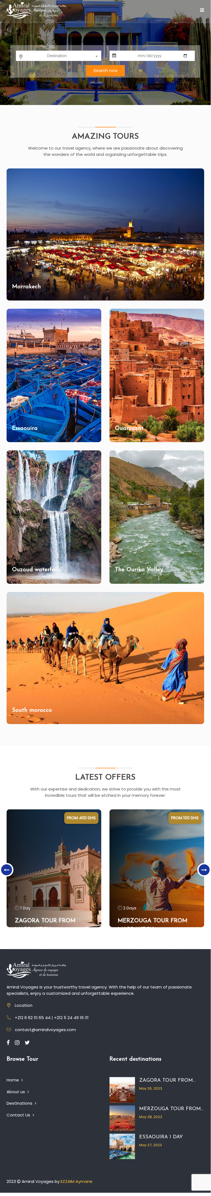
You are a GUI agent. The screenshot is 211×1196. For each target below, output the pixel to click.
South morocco (32, 710)
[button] (7, 54)
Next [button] (204, 870)
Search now (105, 70)
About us (16, 1092)
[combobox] (58, 56)
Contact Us (19, 1115)
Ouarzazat (129, 428)
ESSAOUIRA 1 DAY (161, 1137)
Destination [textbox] (57, 56)
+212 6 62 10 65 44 (32, 1017)
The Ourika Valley (139, 570)
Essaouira (25, 428)
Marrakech (26, 287)
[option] (53, 868)
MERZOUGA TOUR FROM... (171, 1109)
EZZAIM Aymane (76, 1181)
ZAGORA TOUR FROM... (167, 1080)
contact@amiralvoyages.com (45, 1029)
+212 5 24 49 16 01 (71, 1017)
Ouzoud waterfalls (36, 570)
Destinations (20, 1103)
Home (13, 1080)
